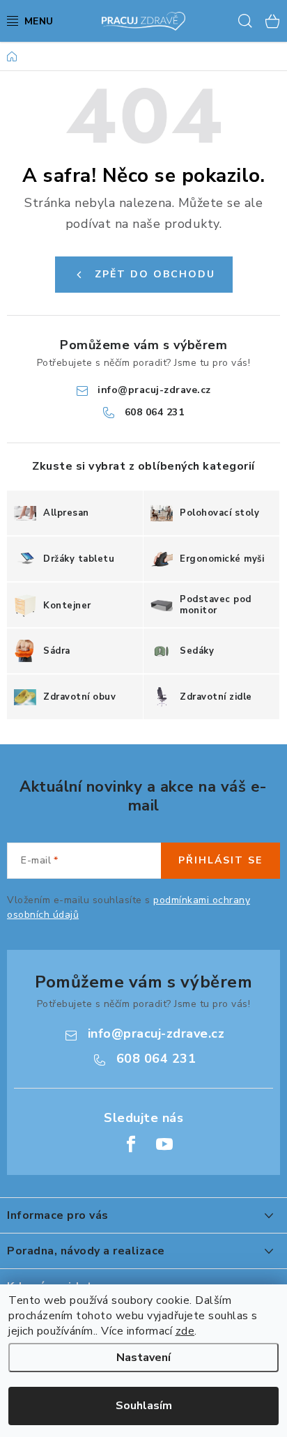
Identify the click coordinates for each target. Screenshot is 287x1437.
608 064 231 (155, 412)
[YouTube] (164, 1144)
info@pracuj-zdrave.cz (154, 390)
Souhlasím (144, 1405)
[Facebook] (131, 1144)
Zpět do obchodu (155, 274)
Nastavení (143, 1357)
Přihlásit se (220, 860)
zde (185, 1331)
